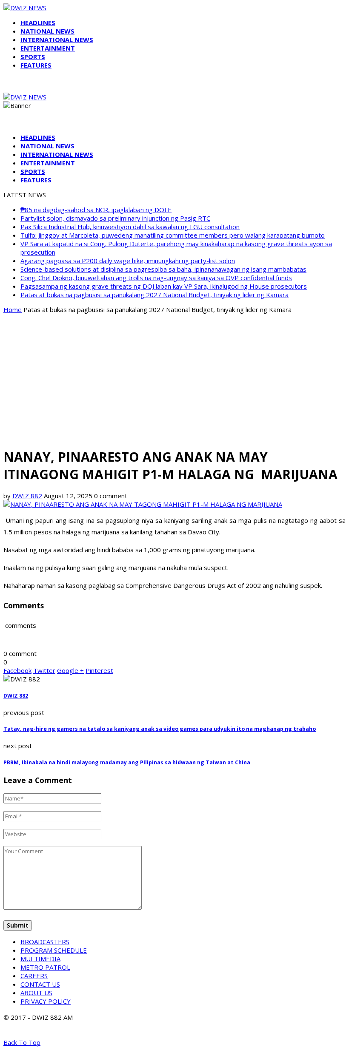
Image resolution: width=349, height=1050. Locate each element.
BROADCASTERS (44, 941)
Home (12, 309)
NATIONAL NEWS (47, 31)
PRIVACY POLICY (45, 1001)
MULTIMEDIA (40, 958)
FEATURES (35, 65)
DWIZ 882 (27, 495)
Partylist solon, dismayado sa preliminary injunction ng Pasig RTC (115, 218)
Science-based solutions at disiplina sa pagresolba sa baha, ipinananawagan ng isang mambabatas (163, 269)
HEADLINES (37, 22)
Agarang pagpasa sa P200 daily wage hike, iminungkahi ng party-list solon (127, 260)
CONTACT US (40, 984)
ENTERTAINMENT (47, 48)
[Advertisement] (174, 380)
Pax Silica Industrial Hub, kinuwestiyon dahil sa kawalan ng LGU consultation (130, 226)
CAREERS (34, 975)
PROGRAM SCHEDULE (53, 950)
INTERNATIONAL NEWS (56, 39)
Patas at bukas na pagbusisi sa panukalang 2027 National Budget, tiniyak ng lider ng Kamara (154, 294)
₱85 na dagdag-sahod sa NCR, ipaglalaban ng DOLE (96, 209)
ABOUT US (36, 992)
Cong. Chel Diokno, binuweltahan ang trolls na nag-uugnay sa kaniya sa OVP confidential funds (156, 277)
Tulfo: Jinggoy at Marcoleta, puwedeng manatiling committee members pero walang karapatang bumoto (172, 235)
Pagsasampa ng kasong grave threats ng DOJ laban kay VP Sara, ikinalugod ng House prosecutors (163, 286)
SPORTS (32, 56)
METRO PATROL (45, 967)
